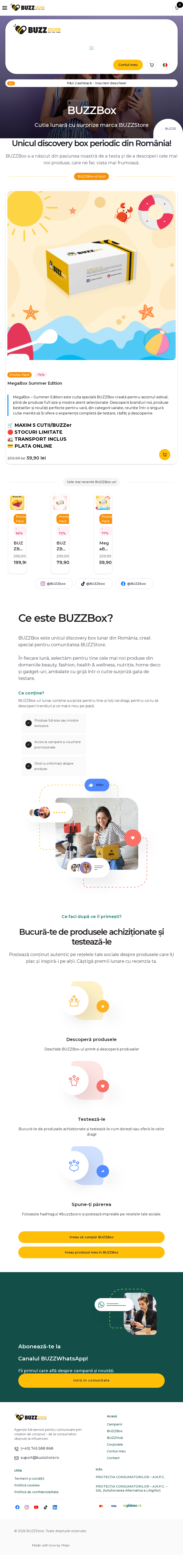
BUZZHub (115, 1438)
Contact (113, 1458)
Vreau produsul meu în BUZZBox (91, 1252)
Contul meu (128, 65)
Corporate (115, 1444)
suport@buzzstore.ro (39, 1457)
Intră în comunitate (91, 1380)
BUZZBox (115, 1431)
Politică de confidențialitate (36, 1492)
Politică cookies (27, 1485)
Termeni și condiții (29, 1479)
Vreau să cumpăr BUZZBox (91, 1237)
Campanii (114, 1424)
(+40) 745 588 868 (36, 1448)
